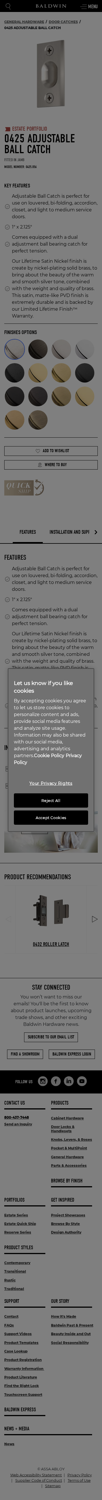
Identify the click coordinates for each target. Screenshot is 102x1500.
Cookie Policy (49, 755)
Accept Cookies (51, 817)
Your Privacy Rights (50, 783)
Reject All (51, 800)
